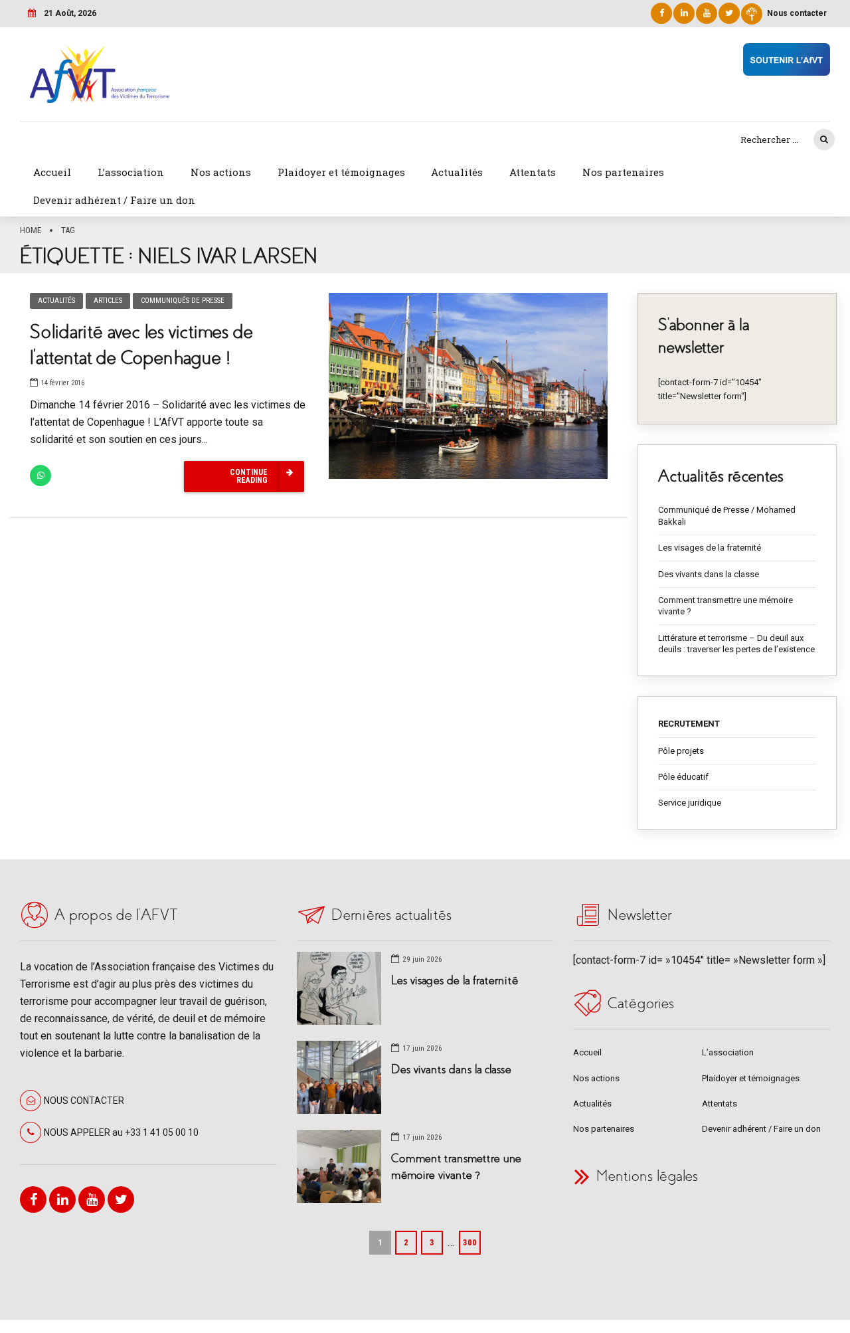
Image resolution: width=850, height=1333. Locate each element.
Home (30, 230)
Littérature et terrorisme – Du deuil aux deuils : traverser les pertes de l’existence (736, 644)
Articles (108, 300)
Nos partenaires (623, 172)
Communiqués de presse (182, 300)
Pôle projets (681, 751)
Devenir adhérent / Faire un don (114, 200)
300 (470, 1242)
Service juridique (689, 803)
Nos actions (221, 172)
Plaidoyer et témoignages (341, 172)
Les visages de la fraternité (709, 548)
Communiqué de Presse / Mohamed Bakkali (727, 516)
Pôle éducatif (683, 777)
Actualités (457, 172)
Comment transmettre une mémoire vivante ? (725, 606)
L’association (131, 172)
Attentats (532, 172)
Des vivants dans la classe (708, 574)
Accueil (52, 172)
